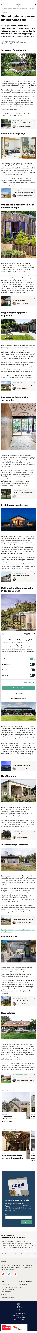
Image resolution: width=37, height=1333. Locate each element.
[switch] (31, 664)
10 (35, 1253)
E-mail (7, 1214)
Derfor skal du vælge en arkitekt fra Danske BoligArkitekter (9, 1290)
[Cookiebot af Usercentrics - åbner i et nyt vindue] (22, 634)
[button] (34, 1090)
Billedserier (9, 8)
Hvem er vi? (5, 1285)
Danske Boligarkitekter (18, 5)
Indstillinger (27, 682)
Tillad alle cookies (18, 688)
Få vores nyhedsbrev (8, 1297)
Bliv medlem (23, 1285)
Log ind (21, 1287)
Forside (3, 8)
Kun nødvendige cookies (18, 698)
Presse (3, 1294)
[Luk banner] (34, 633)
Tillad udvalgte (18, 693)
